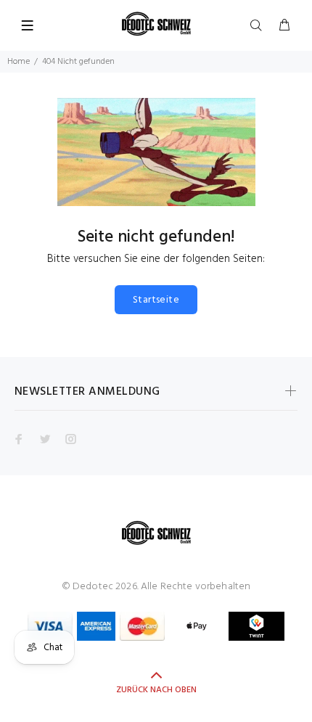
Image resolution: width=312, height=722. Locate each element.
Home (18, 61)
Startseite (156, 300)
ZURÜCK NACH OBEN (156, 690)
